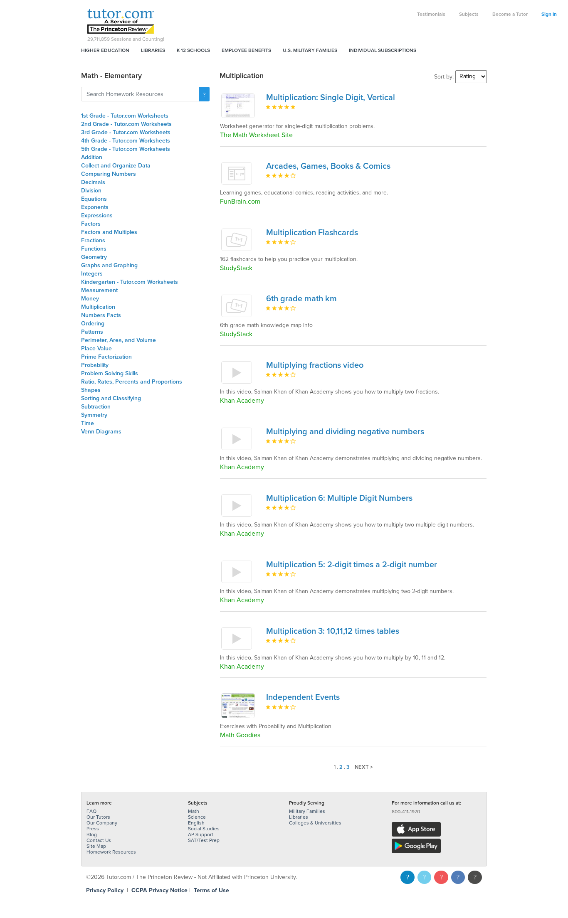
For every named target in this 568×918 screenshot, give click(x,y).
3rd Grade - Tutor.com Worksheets (125, 132)
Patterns (92, 331)
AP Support (200, 834)
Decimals (93, 182)
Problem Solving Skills (109, 373)
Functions (93, 248)
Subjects (469, 14)
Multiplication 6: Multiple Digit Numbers (339, 498)
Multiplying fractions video (314, 365)
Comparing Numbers (108, 173)
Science (197, 817)
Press (92, 829)
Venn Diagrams (101, 431)
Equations (94, 198)
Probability (95, 365)
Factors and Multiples (109, 232)
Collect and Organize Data (116, 165)
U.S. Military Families (310, 50)
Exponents (95, 207)
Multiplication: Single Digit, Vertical (330, 98)
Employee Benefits (246, 50)
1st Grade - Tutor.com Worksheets (124, 115)
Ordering (92, 323)
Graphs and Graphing (109, 265)
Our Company (101, 823)
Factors (91, 223)
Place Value (96, 348)
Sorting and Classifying (111, 398)
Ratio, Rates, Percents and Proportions (131, 381)
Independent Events (303, 697)
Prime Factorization (106, 356)
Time (87, 423)
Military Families (307, 811)
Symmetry (94, 414)
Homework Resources (111, 852)
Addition (91, 157)
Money (90, 298)
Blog (91, 834)
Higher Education (105, 50)
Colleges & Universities (315, 823)
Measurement (99, 290)
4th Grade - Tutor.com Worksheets (125, 140)
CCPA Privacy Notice (159, 890)
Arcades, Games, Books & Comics (328, 166)
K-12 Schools (193, 50)
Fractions (93, 240)
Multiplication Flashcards (312, 233)
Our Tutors (98, 817)
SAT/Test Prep (204, 840)
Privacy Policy (104, 890)
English (196, 823)
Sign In (549, 14)
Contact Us (98, 840)
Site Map (96, 846)
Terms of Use (211, 890)
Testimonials (431, 14)
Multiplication (98, 306)
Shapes (91, 390)
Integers (92, 273)
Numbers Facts (101, 315)
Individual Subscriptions (382, 50)
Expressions (97, 215)
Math (193, 811)
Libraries (153, 50)
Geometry (94, 257)
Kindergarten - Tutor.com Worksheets (129, 281)
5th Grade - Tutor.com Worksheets (125, 149)
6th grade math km (301, 299)
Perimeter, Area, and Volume (118, 340)
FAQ (91, 811)
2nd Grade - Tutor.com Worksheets (126, 124)
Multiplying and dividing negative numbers (345, 432)
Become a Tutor (510, 14)
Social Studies (204, 829)
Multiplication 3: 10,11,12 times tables (332, 631)
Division (91, 190)
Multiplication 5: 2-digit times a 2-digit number (351, 565)
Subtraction (96, 406)
